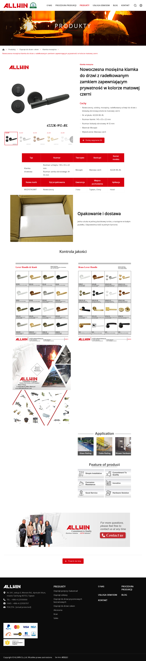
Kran (56, 614)
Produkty (12, 49)
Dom (3, 49)
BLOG (115, 5)
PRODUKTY (84, 5)
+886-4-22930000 (19, 599)
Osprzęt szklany (61, 595)
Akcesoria (58, 610)
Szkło (56, 618)
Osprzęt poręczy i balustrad (66, 591)
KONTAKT (125, 5)
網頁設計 (65, 657)
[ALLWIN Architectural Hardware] (20, 5)
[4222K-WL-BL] (39, 96)
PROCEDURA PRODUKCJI (65, 5)
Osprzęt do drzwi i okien (29, 49)
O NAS (49, 5)
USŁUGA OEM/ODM (101, 5)
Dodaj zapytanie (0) (94, 140)
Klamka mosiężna (49, 49)
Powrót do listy (74, 561)
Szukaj (135, 5)
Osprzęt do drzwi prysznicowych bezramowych (68, 600)
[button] (71, 139)
